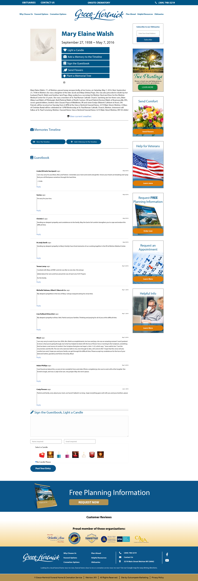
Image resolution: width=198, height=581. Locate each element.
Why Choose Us (26, 14)
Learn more (148, 183)
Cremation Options (58, 14)
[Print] (64, 82)
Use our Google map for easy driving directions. (139, 568)
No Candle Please (44, 462)
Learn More (148, 279)
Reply (39, 187)
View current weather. (81, 116)
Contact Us (48, 2)
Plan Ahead (131, 14)
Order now (148, 231)
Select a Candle (41, 447)
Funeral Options (41, 14)
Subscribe (148, 39)
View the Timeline (43, 142)
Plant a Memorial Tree (79, 75)
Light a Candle (76, 50)
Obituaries (29, 2)
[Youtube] (167, 560)
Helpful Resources (145, 14)
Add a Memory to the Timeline (85, 56)
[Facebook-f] (167, 554)
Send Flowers (75, 70)
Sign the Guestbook (78, 63)
